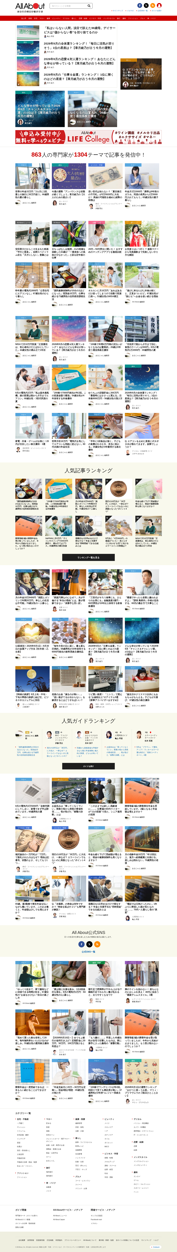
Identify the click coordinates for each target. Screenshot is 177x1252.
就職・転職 (109, 1158)
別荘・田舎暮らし (23, 1150)
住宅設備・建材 (23, 1135)
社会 (106, 1173)
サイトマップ (118, 11)
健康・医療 (80, 1119)
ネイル (107, 1139)
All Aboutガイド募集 (22, 1220)
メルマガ (130, 11)
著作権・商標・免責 (106, 1240)
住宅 (35, 18)
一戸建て (20, 1123)
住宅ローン (50, 1135)
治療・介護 (79, 1131)
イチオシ (94, 1223)
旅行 (118, 18)
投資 (48, 1127)
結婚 (135, 1150)
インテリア (21, 1139)
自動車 (48, 1187)
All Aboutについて (90, 1240)
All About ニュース (60, 1216)
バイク (48, 1191)
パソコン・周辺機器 (141, 1123)
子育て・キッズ (81, 1169)
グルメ (142, 18)
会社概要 (22, 1240)
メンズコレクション (141, 1161)
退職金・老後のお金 (53, 1149)
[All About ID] (159, 6)
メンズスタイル (109, 18)
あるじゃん (50, 1161)
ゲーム (136, 1180)
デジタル (66, 18)
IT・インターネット (141, 1135)
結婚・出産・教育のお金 (55, 1145)
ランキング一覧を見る (88, 557)
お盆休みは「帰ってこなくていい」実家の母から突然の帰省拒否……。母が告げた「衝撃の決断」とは (117, 751)
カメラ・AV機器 (140, 1127)
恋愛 (135, 1146)
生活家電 (78, 1154)
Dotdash (156, 1247)
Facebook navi (96, 1220)
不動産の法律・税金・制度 (27, 1162)
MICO (107, 1147)
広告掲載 (50, 1240)
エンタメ (137, 1176)
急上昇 (23, 18)
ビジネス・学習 (95, 18)
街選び (19, 1147)
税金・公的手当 (52, 1153)
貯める (48, 1123)
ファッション (133, 18)
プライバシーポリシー (72, 1240)
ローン (48, 1157)
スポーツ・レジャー (141, 1188)
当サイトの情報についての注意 (127, 1240)
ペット (136, 1192)
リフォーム (21, 1131)
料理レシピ (79, 1146)
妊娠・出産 (79, 1162)
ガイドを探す (157, 11)
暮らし (74, 18)
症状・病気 (79, 1127)
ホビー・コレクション (142, 1184)
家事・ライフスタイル (83, 1142)
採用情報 (30, 1240)
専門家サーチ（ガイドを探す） (27, 1216)
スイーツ (78, 1185)
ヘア (106, 1131)
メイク (107, 1123)
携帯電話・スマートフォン (144, 1131)
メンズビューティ (140, 1165)
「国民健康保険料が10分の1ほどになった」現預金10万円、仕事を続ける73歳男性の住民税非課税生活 (28, 751)
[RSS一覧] (152, 5)
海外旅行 (49, 1172)
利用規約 (59, 1240)
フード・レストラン (82, 1181)
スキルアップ (109, 1162)
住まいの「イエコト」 (25, 1166)
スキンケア (109, 1127)
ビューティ (56, 18)
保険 (48, 1131)
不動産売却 (21, 1158)
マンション (21, 1127)
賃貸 (18, 1143)
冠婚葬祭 (78, 1150)
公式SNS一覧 (143, 11)
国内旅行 (49, 1176)
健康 (48, 18)
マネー (42, 18)
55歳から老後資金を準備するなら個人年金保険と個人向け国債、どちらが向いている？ (87, 752)
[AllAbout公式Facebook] (139, 5)
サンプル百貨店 (96, 1216)
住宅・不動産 (23, 1119)
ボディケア (109, 1135)
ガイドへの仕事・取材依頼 (25, 1223)
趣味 (124, 18)
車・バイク (151, 18)
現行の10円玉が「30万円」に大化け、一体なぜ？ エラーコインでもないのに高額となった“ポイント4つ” (58, 752)
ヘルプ (155, 1240)
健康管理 (78, 1123)
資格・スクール (110, 1166)
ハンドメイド (80, 1158)
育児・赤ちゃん (81, 1166)
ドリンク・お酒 (81, 1188)
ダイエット (109, 1143)
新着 (30, 18)
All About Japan (59, 1220)
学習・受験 (109, 1177)
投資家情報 (40, 1240)
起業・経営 (109, 1169)
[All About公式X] (146, 5)
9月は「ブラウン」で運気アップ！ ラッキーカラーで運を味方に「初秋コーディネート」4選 (147, 751)
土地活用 (20, 1154)
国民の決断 (19, 1227)
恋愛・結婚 (83, 18)
